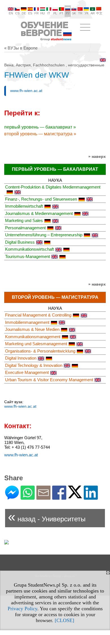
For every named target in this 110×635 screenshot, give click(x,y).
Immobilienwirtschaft (24, 206)
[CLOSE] (64, 620)
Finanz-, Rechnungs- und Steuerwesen (41, 199)
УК (86, 13)
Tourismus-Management (27, 256)
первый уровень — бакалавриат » (40, 127)
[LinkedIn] (91, 497)
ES (30, 13)
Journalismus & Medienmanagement (39, 213)
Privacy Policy (22, 608)
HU (42, 13)
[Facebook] (59, 497)
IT (48, 13)
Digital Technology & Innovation (33, 365)
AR (93, 13)
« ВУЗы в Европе (21, 48)
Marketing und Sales (24, 220)
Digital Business (20, 242)
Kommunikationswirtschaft (29, 249)
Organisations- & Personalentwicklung (40, 351)
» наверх (97, 156)
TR (80, 13)
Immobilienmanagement (27, 322)
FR (36, 13)
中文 (99, 13)
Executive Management (27, 372)
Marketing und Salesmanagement (36, 343)
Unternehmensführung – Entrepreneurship (43, 234)
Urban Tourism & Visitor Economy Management (49, 379)
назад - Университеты (46, 516)
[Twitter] (75, 496)
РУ (68, 13)
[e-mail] (43, 497)
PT (61, 13)
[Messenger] (12, 497)
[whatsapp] (28, 497)
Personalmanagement (25, 227)
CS (17, 13)
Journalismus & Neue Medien (32, 329)
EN (11, 13)
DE (24, 13)
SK (74, 13)
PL (55, 13)
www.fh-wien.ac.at (26, 90)
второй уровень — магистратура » (40, 133)
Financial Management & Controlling (38, 315)
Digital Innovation (20, 358)
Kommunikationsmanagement (32, 336)
